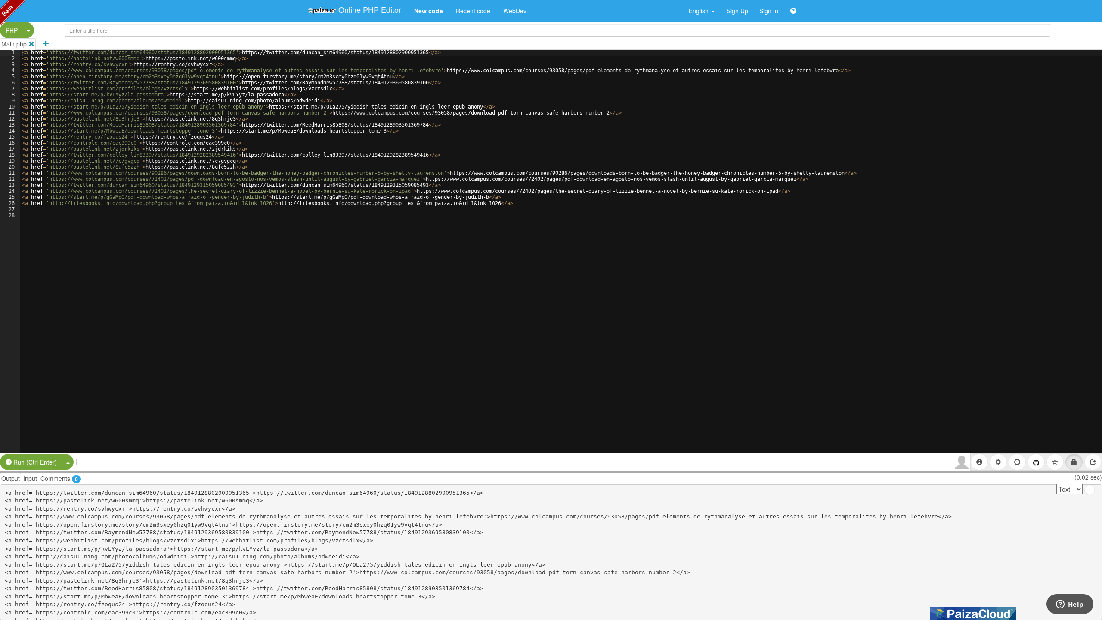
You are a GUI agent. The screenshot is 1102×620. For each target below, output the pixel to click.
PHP (12, 30)
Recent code (473, 10)
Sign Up (737, 10)
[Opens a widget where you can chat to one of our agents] (1069, 605)
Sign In (768, 10)
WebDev (514, 10)
